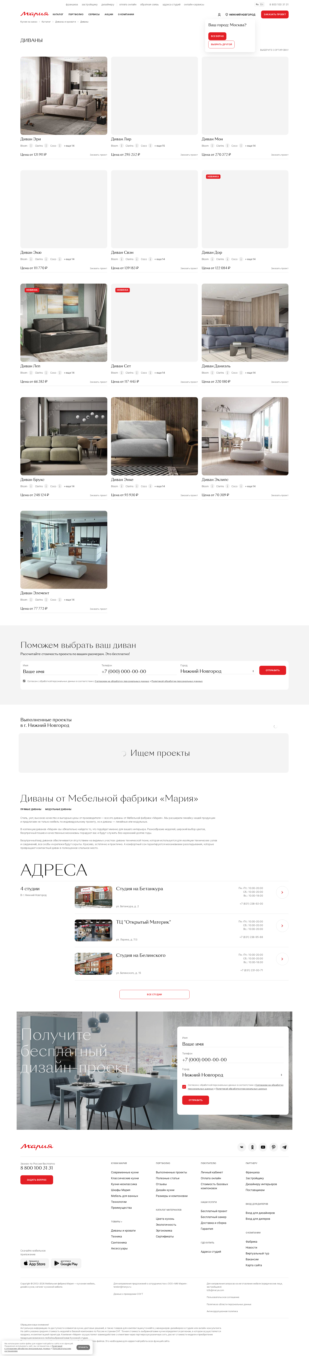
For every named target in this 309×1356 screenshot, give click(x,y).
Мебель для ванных (124, 1196)
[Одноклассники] (252, 1147)
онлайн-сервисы (194, 4)
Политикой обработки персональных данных (177, 681)
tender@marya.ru (122, 1286)
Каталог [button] (58, 14)
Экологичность (166, 1224)
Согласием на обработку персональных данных (122, 681)
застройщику (90, 4)
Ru (257, 4)
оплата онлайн (127, 4)
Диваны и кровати (123, 1230)
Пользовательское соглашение (223, 1297)
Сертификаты (165, 1236)
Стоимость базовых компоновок (214, 1186)
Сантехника (119, 1242)
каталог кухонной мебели (48, 1286)
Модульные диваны (58, 809)
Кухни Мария (119, 1163)
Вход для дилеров (257, 1204)
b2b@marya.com (215, 1290)
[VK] (241, 1147)
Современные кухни (125, 1172)
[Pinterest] (273, 1147)
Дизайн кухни (165, 1190)
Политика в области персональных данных (229, 1304)
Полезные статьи (167, 1178)
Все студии (154, 994)
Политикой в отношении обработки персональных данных (33, 1347)
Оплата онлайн (211, 1178)
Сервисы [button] (94, 14)
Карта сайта (254, 1265)
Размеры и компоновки (172, 1196)
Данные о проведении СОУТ (128, 1294)
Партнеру (251, 1163)
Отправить (273, 670)
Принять (83, 1347)
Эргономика (164, 1230)
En (261, 4)
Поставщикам (255, 1190)
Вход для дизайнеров (260, 1213)
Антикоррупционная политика (222, 1311)
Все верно (217, 36)
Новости (251, 1247)
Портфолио (163, 1163)
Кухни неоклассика (124, 1184)
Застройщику (255, 1178)
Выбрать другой (221, 44)
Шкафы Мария (120, 1190)
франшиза (72, 4)
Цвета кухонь (165, 1218)
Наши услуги (209, 1202)
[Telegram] (284, 1147)
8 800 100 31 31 (279, 4)
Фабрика (251, 1241)
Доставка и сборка (213, 1223)
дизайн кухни (27, 1286)
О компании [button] (126, 14)
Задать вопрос (37, 1179)
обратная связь (149, 4)
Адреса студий (211, 1251)
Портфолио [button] (75, 14)
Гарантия (207, 1228)
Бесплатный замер (213, 1217)
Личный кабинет (212, 1172)
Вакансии (252, 1259)
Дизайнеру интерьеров (261, 1184)
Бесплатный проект (214, 1211)
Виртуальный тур (257, 1253)
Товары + (116, 1221)
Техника (116, 1236)
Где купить (207, 1242)
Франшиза (253, 1172)
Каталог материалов (169, 1209)
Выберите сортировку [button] (274, 50)
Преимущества (121, 1207)
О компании (253, 1232)
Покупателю (208, 1163)
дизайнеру (107, 4)
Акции (109, 14)
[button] (240, 14)
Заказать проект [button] (275, 14)
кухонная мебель (86, 1283)
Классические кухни (125, 1178)
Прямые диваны (30, 809)
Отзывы (161, 1184)
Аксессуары (119, 1248)
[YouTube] (263, 1147)
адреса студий (171, 4)
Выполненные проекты (171, 1172)
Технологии (119, 1201)
